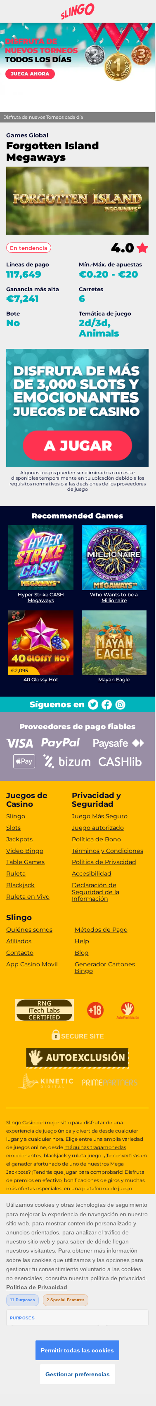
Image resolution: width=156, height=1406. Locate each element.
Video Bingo (24, 851)
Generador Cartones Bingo (105, 968)
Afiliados (18, 941)
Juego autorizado (98, 827)
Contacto (19, 952)
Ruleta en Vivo (28, 896)
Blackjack (20, 885)
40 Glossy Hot (41, 679)
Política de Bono (96, 839)
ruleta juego (86, 1156)
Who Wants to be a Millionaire (114, 597)
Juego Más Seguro (100, 816)
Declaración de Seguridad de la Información (95, 891)
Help (82, 941)
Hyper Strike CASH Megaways (41, 597)
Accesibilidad (91, 873)
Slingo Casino (22, 1123)
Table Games (25, 862)
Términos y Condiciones (107, 851)
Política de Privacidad (104, 862)
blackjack (55, 1156)
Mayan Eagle (114, 679)
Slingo (15, 816)
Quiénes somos (29, 929)
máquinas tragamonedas (95, 1147)
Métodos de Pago (101, 929)
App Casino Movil (32, 964)
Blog (82, 952)
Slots (13, 827)
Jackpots (19, 839)
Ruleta (16, 873)
